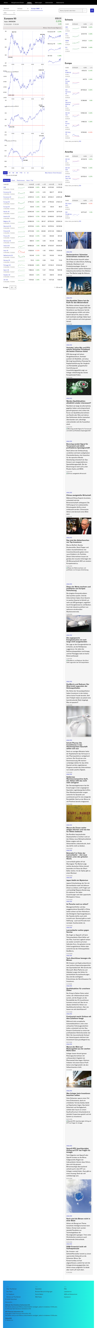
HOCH (51, 184)
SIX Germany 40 (68, 91)
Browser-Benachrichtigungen (43, 1291)
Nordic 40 (6, 211)
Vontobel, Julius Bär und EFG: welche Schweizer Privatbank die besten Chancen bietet (78, 349)
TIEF (59, 184)
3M (17, 173)
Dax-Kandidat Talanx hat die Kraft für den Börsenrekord (77, 301)
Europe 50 (7, 202)
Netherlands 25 (8, 255)
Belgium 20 (7, 221)
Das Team (9, 1291)
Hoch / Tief (29, 180)
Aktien (6, 2)
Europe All (7, 207)
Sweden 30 (7, 275)
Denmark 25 (7, 226)
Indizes (29, 2)
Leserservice (67, 1291)
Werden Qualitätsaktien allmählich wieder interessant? (78, 402)
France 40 (7, 236)
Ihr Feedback (10, 1294)
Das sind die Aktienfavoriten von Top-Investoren (77, 541)
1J (24, 173)
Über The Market (11, 1289)
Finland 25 (7, 231)
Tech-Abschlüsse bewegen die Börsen (78, 959)
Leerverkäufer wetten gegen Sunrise (77, 931)
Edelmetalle (49, 2)
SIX (80, 141)
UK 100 (6, 279)
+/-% (37, 184)
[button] (92, 10)
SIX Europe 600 (67, 81)
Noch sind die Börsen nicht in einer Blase (78, 1220)
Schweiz (20, 8)
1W (9, 173)
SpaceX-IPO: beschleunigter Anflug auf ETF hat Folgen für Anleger (78, 1150)
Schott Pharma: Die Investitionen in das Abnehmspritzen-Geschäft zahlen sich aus (77, 745)
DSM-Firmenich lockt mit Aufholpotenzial (76, 1247)
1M (13, 173)
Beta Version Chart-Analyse (53, 173)
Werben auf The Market (13, 1297)
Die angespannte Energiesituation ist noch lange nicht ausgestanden (76, 640)
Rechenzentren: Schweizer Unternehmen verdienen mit (77, 255)
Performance (21, 180)
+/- (43, 184)
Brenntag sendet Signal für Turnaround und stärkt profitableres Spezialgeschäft (78, 446)
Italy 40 (6, 250)
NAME (5, 184)
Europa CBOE (35, 8)
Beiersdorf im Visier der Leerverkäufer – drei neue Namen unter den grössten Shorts (77, 856)
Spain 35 (6, 270)
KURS (31, 184)
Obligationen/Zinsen (17, 2)
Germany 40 (7, 241)
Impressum (67, 1297)
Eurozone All (7, 197)
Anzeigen (5, 287)
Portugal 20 (7, 265)
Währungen (38, 2)
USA (5, 13)
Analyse (69, 252)
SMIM (67, 40)
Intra (5, 173)
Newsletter (38, 1289)
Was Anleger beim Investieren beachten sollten (78, 1094)
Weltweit (6, 8)
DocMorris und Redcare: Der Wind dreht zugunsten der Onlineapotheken (77, 686)
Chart (13, 180)
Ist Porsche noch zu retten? (77, 904)
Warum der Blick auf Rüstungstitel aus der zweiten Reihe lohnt (78, 1049)
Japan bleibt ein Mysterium (77, 880)
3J (28, 173)
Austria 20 (7, 216)
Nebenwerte (60, 2)
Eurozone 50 (10, 18)
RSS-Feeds (38, 1297)
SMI (5, 187)
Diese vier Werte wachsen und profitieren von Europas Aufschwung (78, 588)
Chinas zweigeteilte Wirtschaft (78, 495)
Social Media (39, 1294)
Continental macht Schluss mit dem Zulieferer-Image (78, 1017)
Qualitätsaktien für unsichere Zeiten (78, 989)
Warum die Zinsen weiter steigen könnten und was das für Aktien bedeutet (78, 829)
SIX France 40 (67, 123)
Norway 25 (7, 260)
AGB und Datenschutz (70, 1294)
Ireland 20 (7, 245)
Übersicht (7, 180)
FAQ (65, 1289)
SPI (66, 34)
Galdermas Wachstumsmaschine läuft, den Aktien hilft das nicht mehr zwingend (77, 780)
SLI (66, 47)
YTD (21, 173)
